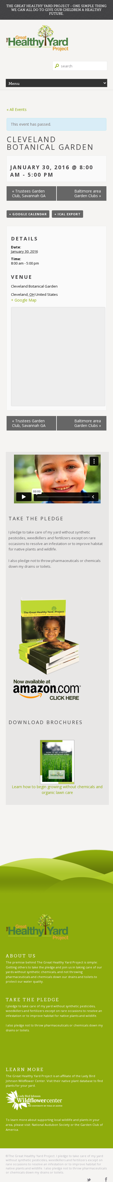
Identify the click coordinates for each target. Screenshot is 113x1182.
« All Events (17, 109)
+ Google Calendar (28, 214)
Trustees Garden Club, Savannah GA (29, 193)
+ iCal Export (67, 214)
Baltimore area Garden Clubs (87, 193)
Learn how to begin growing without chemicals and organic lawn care (57, 789)
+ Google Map (23, 300)
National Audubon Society (51, 1125)
